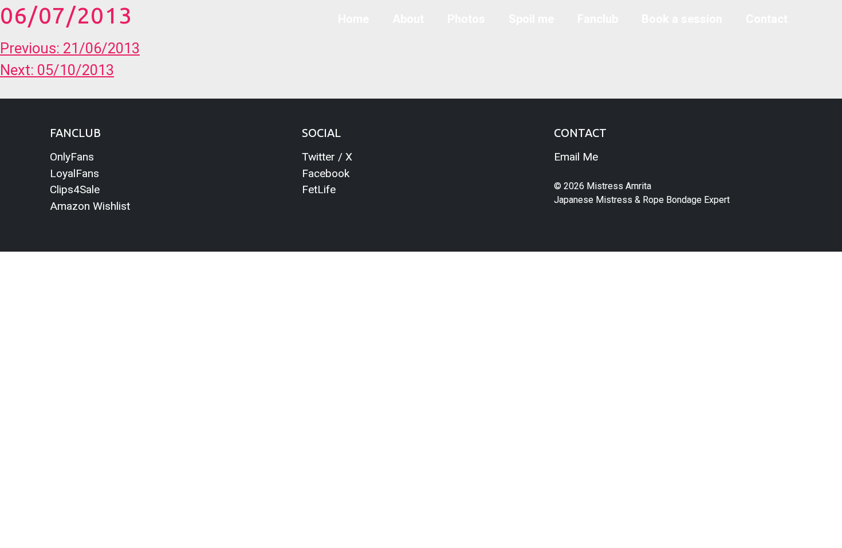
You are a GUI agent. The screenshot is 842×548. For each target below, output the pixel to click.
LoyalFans (74, 173)
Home (353, 19)
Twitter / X (327, 156)
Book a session (682, 19)
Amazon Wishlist (90, 206)
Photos (466, 19)
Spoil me (531, 19)
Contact (767, 19)
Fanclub (597, 19)
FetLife (319, 189)
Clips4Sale (75, 189)
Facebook (325, 173)
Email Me (576, 156)
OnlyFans (72, 156)
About (408, 19)
